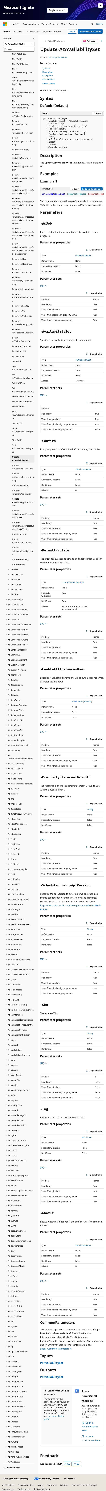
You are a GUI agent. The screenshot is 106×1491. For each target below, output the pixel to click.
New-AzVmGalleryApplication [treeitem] (23, 71)
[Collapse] (34, 38)
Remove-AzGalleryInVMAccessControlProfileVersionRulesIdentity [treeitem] (23, 203)
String (90, 809)
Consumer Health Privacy (83, 1485)
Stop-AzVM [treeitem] (17, 440)
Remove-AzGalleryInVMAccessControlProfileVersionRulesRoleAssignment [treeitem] (23, 248)
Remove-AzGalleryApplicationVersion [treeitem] (23, 166)
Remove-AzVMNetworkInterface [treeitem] (22, 331)
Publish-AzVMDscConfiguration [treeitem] (22, 114)
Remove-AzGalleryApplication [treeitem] (21, 156)
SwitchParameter (83, 255)
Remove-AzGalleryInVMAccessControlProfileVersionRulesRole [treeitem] (23, 233)
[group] (72, 194)
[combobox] (19, 44)
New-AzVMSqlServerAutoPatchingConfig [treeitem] (23, 92)
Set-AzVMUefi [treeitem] (18, 406)
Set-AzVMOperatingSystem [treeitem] (22, 376)
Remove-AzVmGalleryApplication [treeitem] (23, 323)
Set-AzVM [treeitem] (16, 361)
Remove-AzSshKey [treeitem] (20, 306)
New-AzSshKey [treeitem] (19, 54)
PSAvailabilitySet (83, 360)
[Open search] (92, 24)
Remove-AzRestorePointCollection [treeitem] (23, 297)
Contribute (52, 1485)
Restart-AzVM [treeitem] (18, 356)
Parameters (47, 79)
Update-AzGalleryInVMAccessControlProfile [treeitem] (23, 514)
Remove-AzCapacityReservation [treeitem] (22, 131)
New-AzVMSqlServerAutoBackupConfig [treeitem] (23, 80)
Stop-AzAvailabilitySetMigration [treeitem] (23, 431)
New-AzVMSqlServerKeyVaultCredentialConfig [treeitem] (23, 104)
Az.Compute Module (58, 57)
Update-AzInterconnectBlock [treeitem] (21, 541)
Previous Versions (26, 1485)
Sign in (99, 24)
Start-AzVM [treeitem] (17, 423)
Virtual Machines (55, 41)
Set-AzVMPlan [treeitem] (18, 383)
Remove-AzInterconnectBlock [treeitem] (21, 271)
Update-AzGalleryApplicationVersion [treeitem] (23, 502)
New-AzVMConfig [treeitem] (20, 64)
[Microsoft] (5, 24)
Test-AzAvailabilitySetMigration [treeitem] (23, 448)
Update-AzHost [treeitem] (19, 534)
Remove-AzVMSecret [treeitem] (21, 346)
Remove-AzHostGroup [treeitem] (22, 264)
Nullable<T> (77, 701)
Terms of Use (8, 1489)
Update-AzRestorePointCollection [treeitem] (23, 551)
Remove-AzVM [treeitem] (18, 311)
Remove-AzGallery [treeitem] (20, 149)
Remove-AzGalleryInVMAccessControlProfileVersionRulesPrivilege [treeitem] (23, 218)
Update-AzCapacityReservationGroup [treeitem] (23, 477)
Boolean (87, 701)
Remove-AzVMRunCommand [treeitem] (21, 339)
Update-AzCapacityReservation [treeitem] (22, 467)
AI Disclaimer (8, 1485)
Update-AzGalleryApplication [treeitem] (21, 492)
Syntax (45, 68)
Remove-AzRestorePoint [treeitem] (23, 289)
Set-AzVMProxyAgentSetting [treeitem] (23, 390)
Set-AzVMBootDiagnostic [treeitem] (21, 368)
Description (47, 72)
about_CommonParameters (54, 1348)
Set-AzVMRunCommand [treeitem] (23, 396)
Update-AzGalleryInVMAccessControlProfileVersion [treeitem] (23, 525)
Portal (72, 31)
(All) (42, 285)
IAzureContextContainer (73, 582)
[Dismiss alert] (100, 5)
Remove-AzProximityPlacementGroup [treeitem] (23, 280)
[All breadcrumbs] (42, 41)
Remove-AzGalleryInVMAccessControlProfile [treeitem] (23, 178)
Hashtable (86, 1137)
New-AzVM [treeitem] (17, 59)
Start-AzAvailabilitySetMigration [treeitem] (23, 415)
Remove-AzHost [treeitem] (19, 259)
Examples (46, 75)
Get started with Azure (90, 31)
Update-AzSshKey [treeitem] (20, 559)
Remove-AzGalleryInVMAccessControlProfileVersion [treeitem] (23, 190)
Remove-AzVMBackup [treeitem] (22, 316)
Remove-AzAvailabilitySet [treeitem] (19, 123)
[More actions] (101, 41)
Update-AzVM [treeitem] (18, 564)
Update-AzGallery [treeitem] (20, 485)
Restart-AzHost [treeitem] (19, 351)
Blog (39, 1485)
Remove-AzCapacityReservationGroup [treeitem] (23, 141)
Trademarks (23, 1489)
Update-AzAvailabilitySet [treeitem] (20, 459)
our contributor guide (54, 1418)
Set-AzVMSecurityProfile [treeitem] (23, 401)
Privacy (63, 1485)
